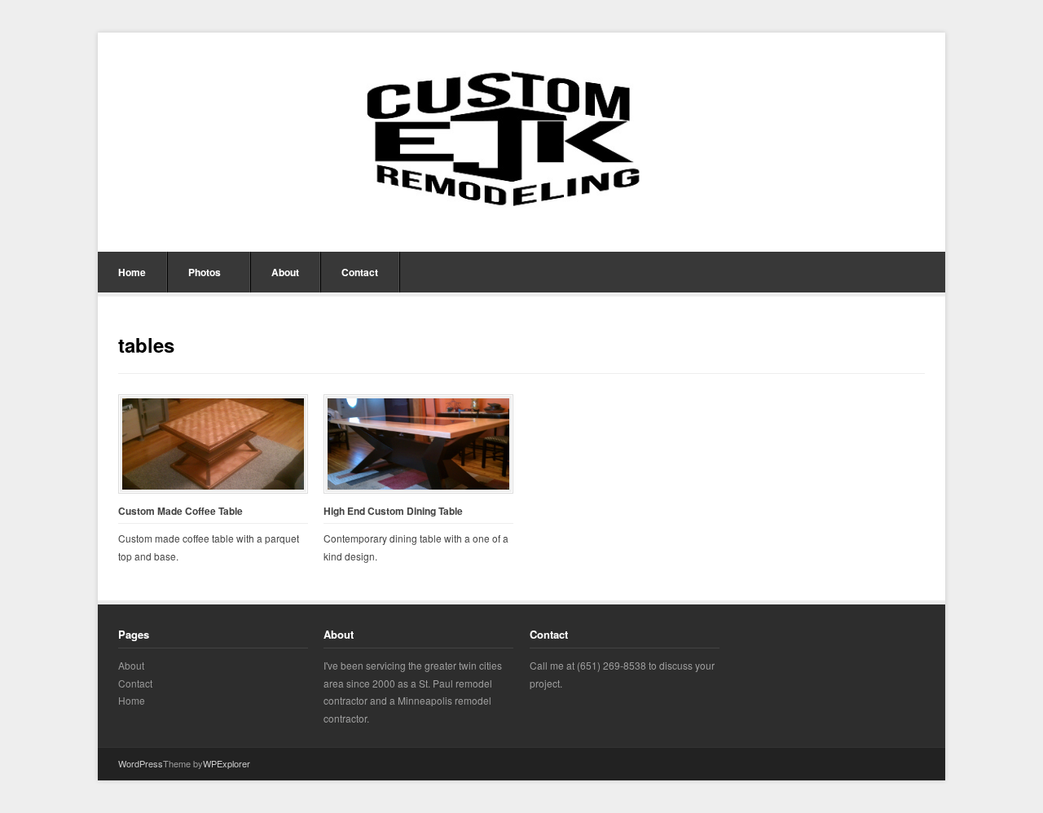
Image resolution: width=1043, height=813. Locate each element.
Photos (204, 272)
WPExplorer (226, 763)
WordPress (140, 763)
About (285, 272)
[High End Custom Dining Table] (418, 443)
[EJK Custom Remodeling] (521, 140)
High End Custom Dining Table (393, 511)
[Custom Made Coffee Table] (213, 443)
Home (132, 272)
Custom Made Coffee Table (180, 511)
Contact (359, 272)
